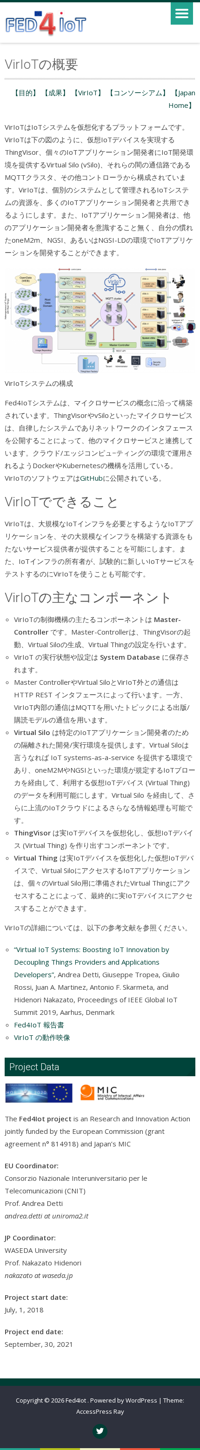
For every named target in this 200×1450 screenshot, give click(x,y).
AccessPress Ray (100, 1411)
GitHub (91, 478)
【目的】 (26, 92)
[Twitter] (100, 1431)
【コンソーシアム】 (138, 92)
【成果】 (55, 92)
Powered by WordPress (123, 1400)
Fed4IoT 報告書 (39, 1024)
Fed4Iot (76, 1400)
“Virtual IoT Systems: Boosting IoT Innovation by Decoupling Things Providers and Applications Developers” (91, 962)
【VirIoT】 (88, 92)
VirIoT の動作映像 (42, 1037)
